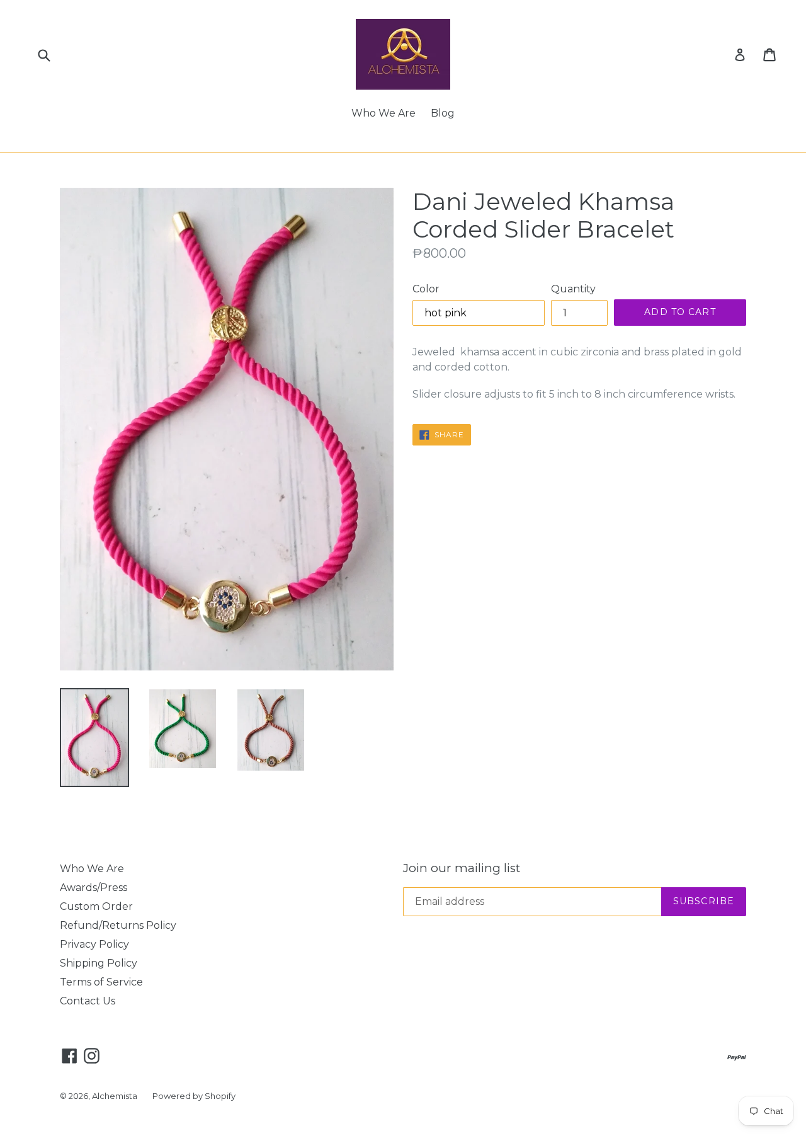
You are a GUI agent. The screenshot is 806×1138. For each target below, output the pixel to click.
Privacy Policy (94, 944)
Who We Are (383, 113)
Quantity (573, 289)
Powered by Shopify (194, 1096)
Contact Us (87, 1001)
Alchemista (114, 1096)
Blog (443, 113)
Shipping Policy (98, 963)
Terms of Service (101, 982)
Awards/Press (93, 888)
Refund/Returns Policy (118, 925)
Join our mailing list (461, 868)
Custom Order (96, 906)
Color (426, 289)
